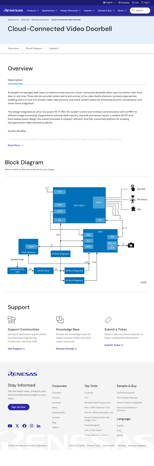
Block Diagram (34, 48)
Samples (125, 2)
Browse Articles (65, 348)
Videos (55, 427)
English (120, 425)
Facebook (24, 426)
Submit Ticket (113, 345)
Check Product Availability (129, 402)
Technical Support (125, 392)
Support (53, 48)
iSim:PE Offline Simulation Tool (99, 412)
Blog (54, 422)
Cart (137, 2)
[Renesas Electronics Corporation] (13, 10)
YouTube (10, 426)
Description (15, 80)
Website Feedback (137, 445)
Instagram (31, 426)
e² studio (89, 392)
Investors (56, 402)
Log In (147, 2)
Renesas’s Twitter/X (17, 426)
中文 (119, 430)
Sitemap (122, 445)
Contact (56, 417)
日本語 (120, 435)
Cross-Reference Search (97, 435)
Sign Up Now (19, 407)
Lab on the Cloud (93, 430)
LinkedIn (38, 426)
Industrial (25, 19)
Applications (13, 19)
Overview (13, 48)
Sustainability (58, 412)
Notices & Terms (77, 445)
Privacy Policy (94, 445)
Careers (56, 397)
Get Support (15, 348)
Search (140, 10)
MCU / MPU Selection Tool (97, 407)
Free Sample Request (127, 397)
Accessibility (109, 445)
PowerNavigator (92, 425)
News (54, 407)
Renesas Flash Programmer (98, 402)
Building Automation (40, 19)
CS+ (86, 397)
